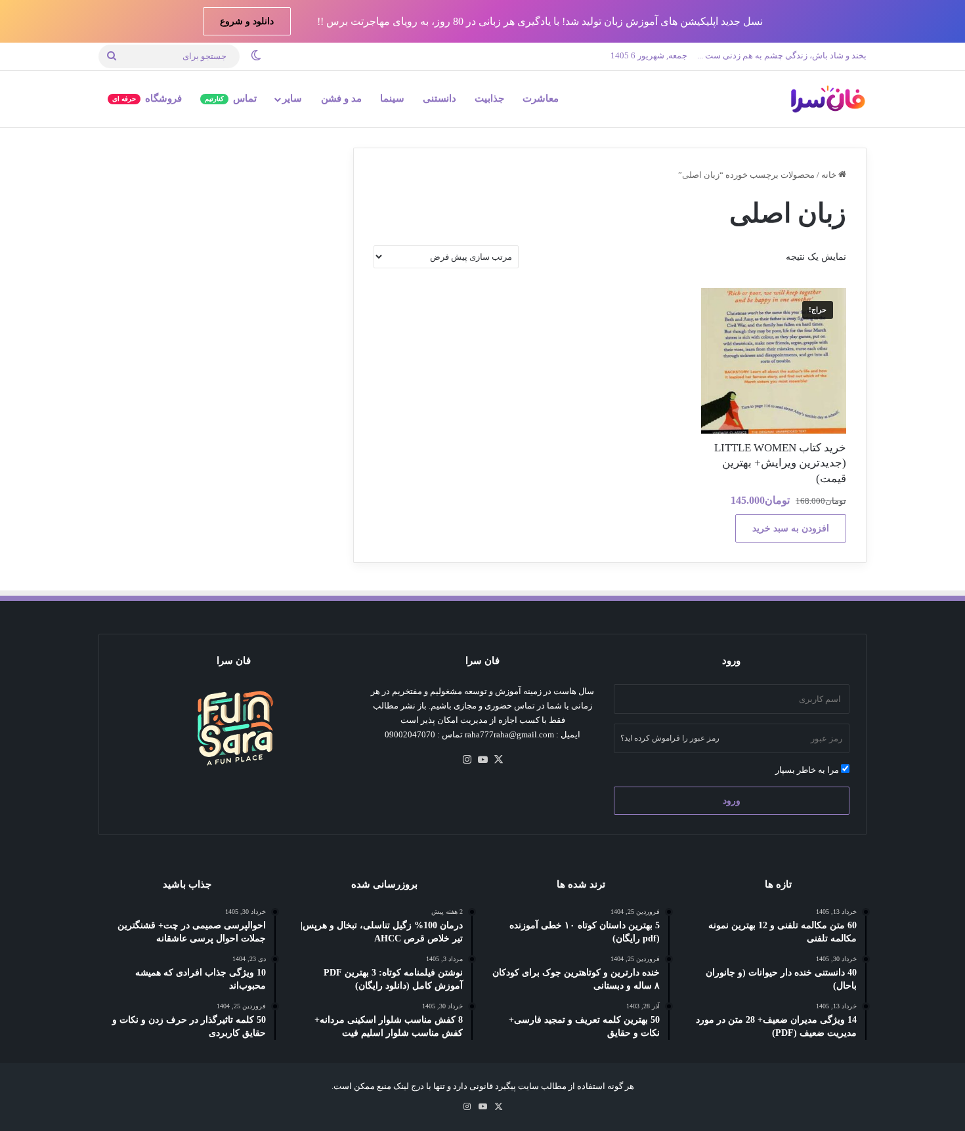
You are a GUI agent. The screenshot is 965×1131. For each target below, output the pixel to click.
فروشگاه (147, 98)
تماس (231, 98)
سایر (292, 98)
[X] (498, 760)
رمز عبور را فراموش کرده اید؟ (669, 738)
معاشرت (541, 98)
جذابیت (489, 98)
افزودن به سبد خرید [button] (790, 528)
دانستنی (439, 98)
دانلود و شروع (247, 21)
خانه (828, 175)
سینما (392, 98)
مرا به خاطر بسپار (808, 770)
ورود (731, 801)
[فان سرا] (827, 98)
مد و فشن (341, 98)
